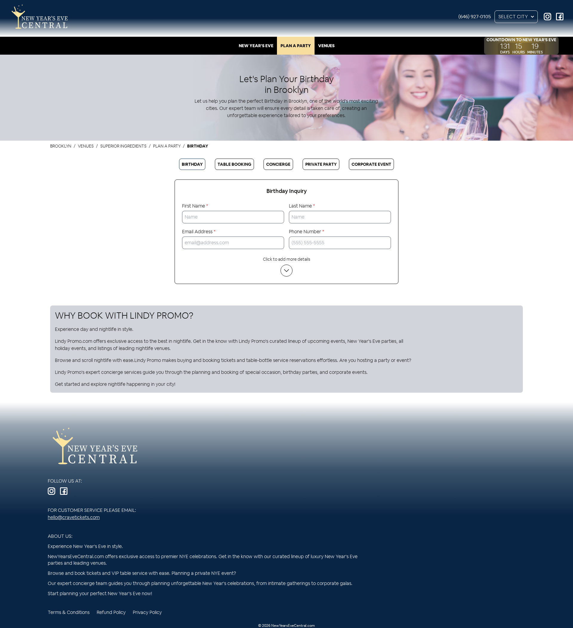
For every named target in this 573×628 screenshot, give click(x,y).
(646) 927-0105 (474, 16)
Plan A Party (296, 45)
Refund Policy (111, 612)
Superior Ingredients (123, 146)
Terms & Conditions (69, 612)
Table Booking (234, 164)
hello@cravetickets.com (74, 517)
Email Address (198, 231)
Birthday (192, 164)
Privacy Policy (147, 612)
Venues (326, 45)
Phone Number (306, 231)
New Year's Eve (256, 45)
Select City (513, 16)
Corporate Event (371, 164)
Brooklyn (60, 146)
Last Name (302, 206)
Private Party (321, 164)
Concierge (278, 164)
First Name (195, 206)
